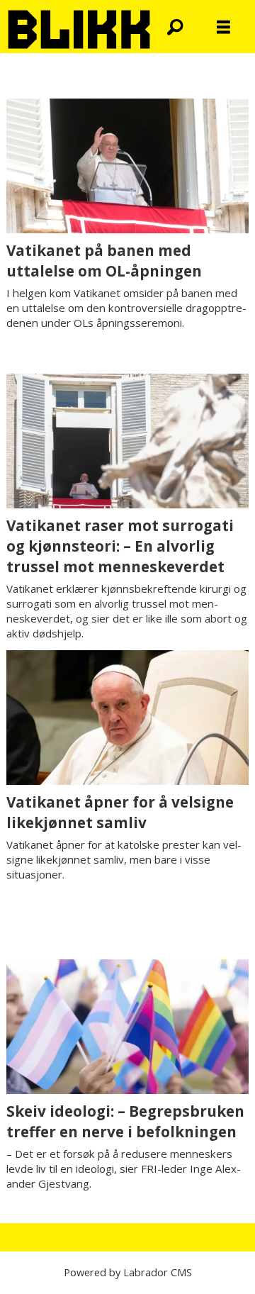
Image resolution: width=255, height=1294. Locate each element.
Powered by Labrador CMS (128, 1272)
